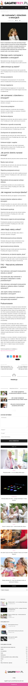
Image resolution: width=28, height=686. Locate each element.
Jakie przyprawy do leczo (13, 624)
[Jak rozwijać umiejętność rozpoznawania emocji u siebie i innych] (4, 399)
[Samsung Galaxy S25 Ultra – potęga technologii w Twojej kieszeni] (14, 485)
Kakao (2, 658)
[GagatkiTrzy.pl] (14, 3)
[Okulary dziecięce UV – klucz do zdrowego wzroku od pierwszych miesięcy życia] (14, 567)
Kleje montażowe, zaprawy (6, 662)
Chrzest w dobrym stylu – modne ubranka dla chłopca (14, 526)
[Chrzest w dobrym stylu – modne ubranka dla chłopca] (14, 513)
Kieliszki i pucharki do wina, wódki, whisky (9, 657)
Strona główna (3, 10)
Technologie (14, 496)
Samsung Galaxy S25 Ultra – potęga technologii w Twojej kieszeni (14, 499)
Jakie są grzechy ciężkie (12, 637)
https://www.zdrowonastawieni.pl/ (8, 350)
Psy (1, 660)
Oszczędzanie (3, 651)
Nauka (2, 649)
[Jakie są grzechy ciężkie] (4, 639)
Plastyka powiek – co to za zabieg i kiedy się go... (14, 472)
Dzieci (14, 524)
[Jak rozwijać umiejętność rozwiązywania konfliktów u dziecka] (4, 393)
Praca (14, 550)
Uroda (14, 470)
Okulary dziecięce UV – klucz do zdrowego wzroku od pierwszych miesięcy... (14, 581)
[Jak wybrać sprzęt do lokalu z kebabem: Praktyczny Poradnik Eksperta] (14, 539)
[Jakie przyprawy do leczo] (4, 626)
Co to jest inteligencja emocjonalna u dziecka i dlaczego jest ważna (22, 368)
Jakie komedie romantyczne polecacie (15, 631)
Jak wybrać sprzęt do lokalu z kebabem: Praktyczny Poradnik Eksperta (14, 553)
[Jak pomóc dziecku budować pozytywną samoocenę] (4, 405)
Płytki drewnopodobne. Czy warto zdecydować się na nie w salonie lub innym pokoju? (7, 368)
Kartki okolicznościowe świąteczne (8, 647)
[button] (26, 7)
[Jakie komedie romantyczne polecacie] (4, 632)
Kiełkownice (3, 655)
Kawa (2, 653)
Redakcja (14, 379)
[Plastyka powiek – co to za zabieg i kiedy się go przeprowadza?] (14, 459)
